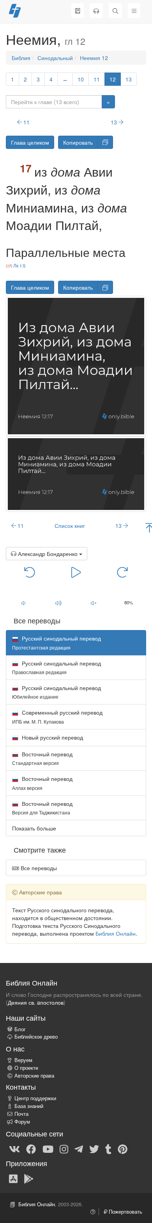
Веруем (23, 1060)
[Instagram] (64, 1149)
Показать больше (34, 828)
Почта (21, 1113)
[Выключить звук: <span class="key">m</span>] (93, 603)
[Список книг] (77, 10)
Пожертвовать (124, 1211)
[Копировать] (105, 142)
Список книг (70, 525)
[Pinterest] (122, 1149)
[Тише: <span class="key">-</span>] (23, 603)
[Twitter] (94, 1149)
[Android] (29, 1178)
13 (128, 79)
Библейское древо (36, 1036)
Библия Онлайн (115, 933)
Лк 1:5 (19, 265)
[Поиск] (115, 10)
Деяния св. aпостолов (36, 1002)
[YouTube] (47, 1149)
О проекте (26, 1067)
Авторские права (34, 1075)
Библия (21, 58)
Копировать (78, 142)
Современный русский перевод (57, 716)
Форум (22, 1121)
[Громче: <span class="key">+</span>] (58, 603)
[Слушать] (96, 10)
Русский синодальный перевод (56, 667)
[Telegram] (78, 1149)
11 (97, 79)
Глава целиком (30, 142)
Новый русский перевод (51, 737)
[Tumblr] (108, 1149)
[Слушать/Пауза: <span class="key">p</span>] (76, 572)
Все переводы (38, 868)
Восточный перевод (42, 758)
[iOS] (13, 1178)
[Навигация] (134, 10)
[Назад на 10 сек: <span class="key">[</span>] (29, 572)
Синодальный (55, 58)
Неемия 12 (94, 58)
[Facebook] (31, 1149)
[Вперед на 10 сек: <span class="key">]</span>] (122, 572)
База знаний (28, 1106)
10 (81, 79)
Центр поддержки (35, 1098)
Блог (20, 1029)
